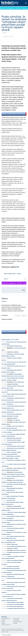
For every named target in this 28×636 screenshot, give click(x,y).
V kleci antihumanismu (19, 382)
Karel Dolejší (10, 374)
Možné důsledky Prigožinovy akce (14, 346)
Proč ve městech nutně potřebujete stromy (16, 546)
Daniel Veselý (10, 472)
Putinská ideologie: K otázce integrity (15, 602)
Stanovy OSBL (16, 618)
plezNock (15, 418)
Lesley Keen (10, 352)
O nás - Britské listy (6, 618)
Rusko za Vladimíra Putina (9, 273)
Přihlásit (4, 301)
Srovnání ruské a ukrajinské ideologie (15, 604)
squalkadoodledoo (17, 506)
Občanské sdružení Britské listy (17, 629)
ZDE (17, 267)
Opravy (3, 621)
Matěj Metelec (10, 348)
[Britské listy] (14, 114)
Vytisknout (6, 278)
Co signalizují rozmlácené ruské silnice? (16, 608)
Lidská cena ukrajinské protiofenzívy (15, 560)
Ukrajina (19, 273)
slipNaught (15, 384)
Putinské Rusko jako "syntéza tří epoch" (16, 446)
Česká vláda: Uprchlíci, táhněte (14, 440)
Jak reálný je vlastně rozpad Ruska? (15, 606)
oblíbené (24, 315)
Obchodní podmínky (6, 624)
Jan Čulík (9, 426)
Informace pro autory (17, 621)
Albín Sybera (10, 420)
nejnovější (17, 315)
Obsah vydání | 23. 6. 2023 (10, 339)
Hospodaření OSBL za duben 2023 (14, 438)
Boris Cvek (9, 468)
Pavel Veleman (10, 382)
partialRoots (16, 352)
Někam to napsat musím (12, 544)
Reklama (3, 623)
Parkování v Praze (11, 500)
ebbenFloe (15, 548)
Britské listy (11, 3)
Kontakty (3, 620)
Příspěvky (15, 623)
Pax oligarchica (16, 420)
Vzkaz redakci (16, 620)
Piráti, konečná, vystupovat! (19, 550)
